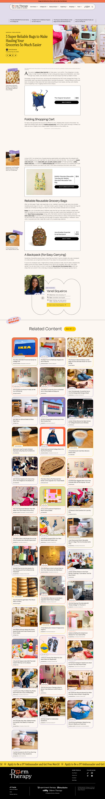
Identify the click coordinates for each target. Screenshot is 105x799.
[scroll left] (7, 21)
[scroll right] (97, 21)
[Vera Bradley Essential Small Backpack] (39, 236)
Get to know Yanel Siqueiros (56, 305)
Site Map (74, 780)
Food (79, 6)
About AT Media (14, 789)
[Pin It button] (102, 61)
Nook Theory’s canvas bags (35, 214)
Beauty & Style (53, 6)
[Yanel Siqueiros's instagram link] (42, 298)
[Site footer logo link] (38, 774)
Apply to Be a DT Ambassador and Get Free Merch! (66, 764)
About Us (74, 775)
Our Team (74, 773)
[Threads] (12, 55)
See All (69, 329)
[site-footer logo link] (13, 787)
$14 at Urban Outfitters (66, 186)
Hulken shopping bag (50, 124)
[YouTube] (92, 776)
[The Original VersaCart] (39, 100)
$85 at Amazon (66, 102)
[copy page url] (15, 55)
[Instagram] (87, 7)
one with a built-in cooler (54, 161)
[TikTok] (85, 7)
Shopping (71, 6)
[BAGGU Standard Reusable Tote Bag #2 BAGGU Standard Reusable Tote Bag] (39, 182)
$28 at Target (66, 238)
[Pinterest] (89, 7)
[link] (20, 20)
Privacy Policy (82, 788)
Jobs (11, 791)
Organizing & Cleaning (19, 356)
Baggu (26, 210)
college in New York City (41, 72)
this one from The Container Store (62, 266)
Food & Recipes (16, 32)
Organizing (63, 6)
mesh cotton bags (29, 215)
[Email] (10, 55)
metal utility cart (42, 161)
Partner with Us (13, 794)
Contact (74, 777)
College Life (43, 6)
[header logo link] (20, 6)
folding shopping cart (48, 163)
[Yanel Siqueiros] (34, 285)
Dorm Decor (33, 6)
